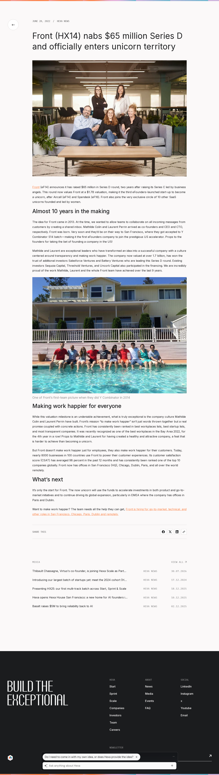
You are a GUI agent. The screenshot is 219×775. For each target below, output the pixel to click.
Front (36, 187)
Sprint (113, 693)
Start (112, 686)
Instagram (187, 693)
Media (149, 693)
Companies (117, 708)
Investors (115, 715)
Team (113, 722)
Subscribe (210, 755)
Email (184, 715)
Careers (115, 729)
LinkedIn (186, 686)
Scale (113, 701)
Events (149, 701)
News (148, 686)
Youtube (186, 708)
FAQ (148, 708)
